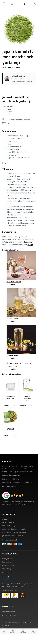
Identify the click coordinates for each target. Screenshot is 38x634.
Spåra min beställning (10, 479)
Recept (30, 245)
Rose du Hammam (14, 282)
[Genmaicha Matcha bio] (10, 416)
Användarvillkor (8, 565)
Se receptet (11, 284)
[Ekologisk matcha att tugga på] (27, 384)
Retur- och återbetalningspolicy (14, 529)
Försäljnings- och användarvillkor (15, 532)
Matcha (21, 242)
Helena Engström (18, 76)
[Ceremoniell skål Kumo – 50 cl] (10, 384)
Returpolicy (6, 568)
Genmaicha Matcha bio (10, 428)
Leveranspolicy (8, 522)
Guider (17, 68)
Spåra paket (7, 562)
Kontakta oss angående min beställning (17, 482)
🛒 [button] (14, 405)
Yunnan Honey (12, 355)
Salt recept (28, 242)
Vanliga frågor (7, 558)
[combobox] (16, 4)
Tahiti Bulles (12, 366)
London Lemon (12, 318)
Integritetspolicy (8, 526)
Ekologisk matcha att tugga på (27, 398)
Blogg (4, 519)
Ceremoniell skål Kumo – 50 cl (10, 397)
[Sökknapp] (25, 4)
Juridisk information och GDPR (14, 536)
